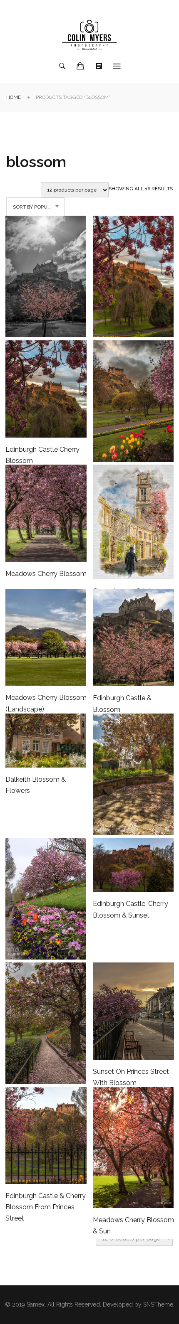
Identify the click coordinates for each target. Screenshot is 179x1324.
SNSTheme (158, 1304)
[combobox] (35, 207)
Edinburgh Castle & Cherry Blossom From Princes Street (45, 1207)
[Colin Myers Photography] (89, 35)
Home (13, 97)
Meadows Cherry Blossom (46, 574)
